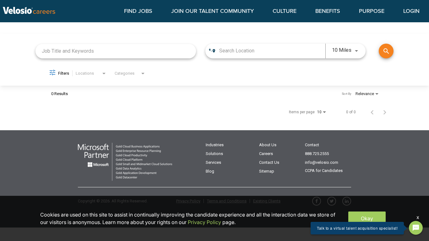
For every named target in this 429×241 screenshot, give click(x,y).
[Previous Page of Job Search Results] (372, 112)
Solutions (214, 154)
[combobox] (116, 51)
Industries (215, 145)
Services (213, 162)
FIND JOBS (138, 11)
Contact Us (269, 162)
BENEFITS (327, 11)
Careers (266, 154)
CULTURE (284, 11)
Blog (210, 171)
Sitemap (266, 171)
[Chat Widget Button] (416, 228)
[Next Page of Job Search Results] (384, 112)
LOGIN (411, 11)
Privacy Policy (204, 222)
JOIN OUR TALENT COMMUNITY (212, 11)
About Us (267, 145)
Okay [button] (367, 218)
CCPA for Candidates (324, 171)
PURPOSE (371, 11)
